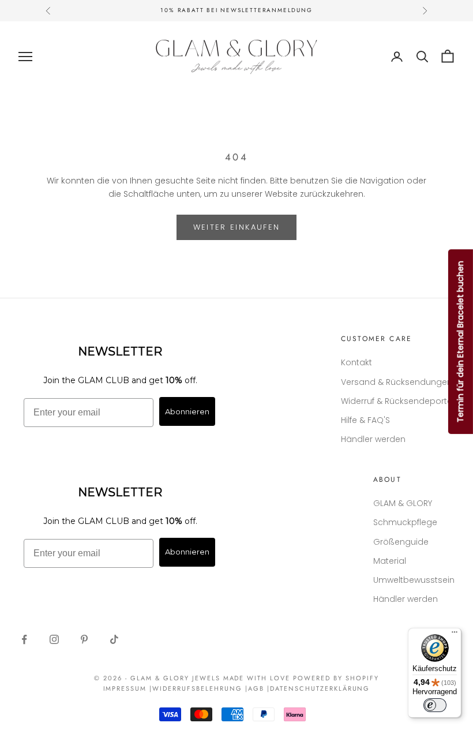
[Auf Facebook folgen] (24, 639)
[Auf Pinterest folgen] (84, 639)
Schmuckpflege (405, 522)
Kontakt (356, 362)
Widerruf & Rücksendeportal (398, 401)
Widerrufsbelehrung (197, 688)
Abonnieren (187, 411)
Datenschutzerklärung (320, 688)
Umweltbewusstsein (414, 580)
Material (389, 561)
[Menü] (454, 635)
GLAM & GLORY (402, 503)
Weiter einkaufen (236, 227)
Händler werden (373, 439)
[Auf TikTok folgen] (114, 639)
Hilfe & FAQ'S (365, 420)
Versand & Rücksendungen (396, 382)
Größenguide (401, 542)
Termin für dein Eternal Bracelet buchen (460, 341)
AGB (256, 688)
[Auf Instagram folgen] (54, 639)
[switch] (434, 705)
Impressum (125, 688)
